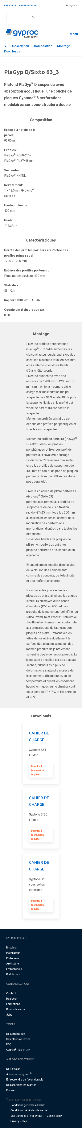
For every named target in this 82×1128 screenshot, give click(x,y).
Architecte (12, 963)
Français (70, 5)
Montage (63, 46)
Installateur (13, 952)
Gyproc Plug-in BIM (18, 1049)
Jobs (9, 1014)
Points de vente (15, 1009)
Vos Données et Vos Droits (26, 1115)
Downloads (12, 51)
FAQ (8, 1044)
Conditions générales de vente (28, 1110)
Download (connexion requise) (37, 770)
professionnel (28, 5)
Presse (10, 1090)
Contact (11, 993)
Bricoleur (10, 5)
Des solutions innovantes (21, 1084)
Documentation (15, 1033)
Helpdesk (11, 998)
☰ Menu (72, 34)
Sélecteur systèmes (18, 1039)
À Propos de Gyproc (18, 1074)
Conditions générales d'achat (27, 1105)
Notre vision (13, 1068)
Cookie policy (55, 1115)
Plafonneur (13, 958)
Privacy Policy (18, 1121)
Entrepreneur (14, 968)
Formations (13, 1004)
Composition (43, 46)
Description (20, 46)
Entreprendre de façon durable (24, 1079)
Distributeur (13, 974)
